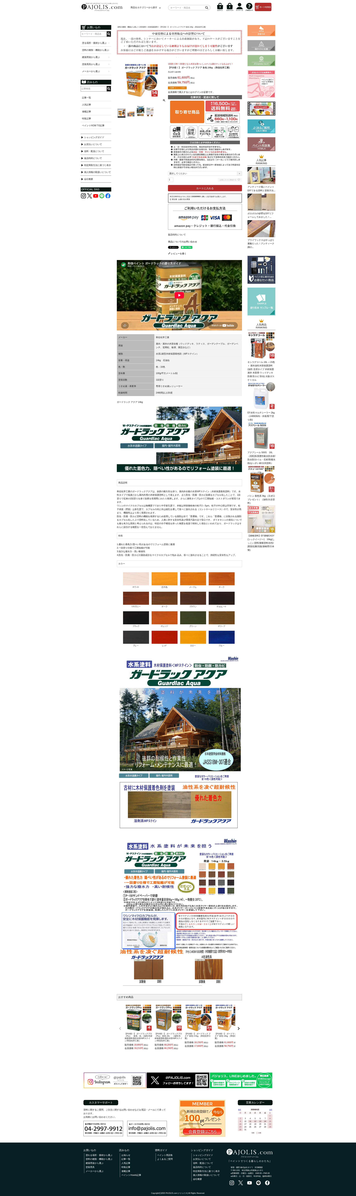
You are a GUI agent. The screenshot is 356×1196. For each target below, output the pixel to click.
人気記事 (86, 104)
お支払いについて (93, 144)
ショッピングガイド (94, 137)
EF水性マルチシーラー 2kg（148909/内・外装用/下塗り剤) (261, 416)
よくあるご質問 (165, 1159)
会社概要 (88, 179)
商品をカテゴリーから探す (144, 7)
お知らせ (125, 1155)
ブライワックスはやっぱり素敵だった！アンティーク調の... (261, 243)
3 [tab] (180, 57)
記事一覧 (86, 97)
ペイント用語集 (165, 1155)
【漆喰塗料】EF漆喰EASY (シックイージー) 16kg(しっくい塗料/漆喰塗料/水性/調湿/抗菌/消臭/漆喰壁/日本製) (261, 543)
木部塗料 (142, 27)
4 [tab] (182, 57)
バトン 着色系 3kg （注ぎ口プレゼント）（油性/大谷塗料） (261, 499)
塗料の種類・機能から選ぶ (128, 27)
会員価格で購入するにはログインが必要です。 (191, 92)
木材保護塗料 (153, 27)
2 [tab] (178, 57)
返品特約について (93, 158)
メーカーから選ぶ (94, 1171)
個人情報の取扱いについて (97, 172)
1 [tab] (176, 57)
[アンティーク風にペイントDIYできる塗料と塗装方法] (261, 183)
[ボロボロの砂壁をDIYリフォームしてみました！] (261, 210)
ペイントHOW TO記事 (93, 125)
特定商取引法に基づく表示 (97, 165)
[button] (120, 1028)
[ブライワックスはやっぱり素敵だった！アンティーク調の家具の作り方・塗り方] (261, 236)
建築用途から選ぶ (94, 1163)
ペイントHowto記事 (131, 1175)
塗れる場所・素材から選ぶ (99, 1155)
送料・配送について (94, 151)
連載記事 (86, 111)
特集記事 (86, 118)
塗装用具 (90, 1167)
